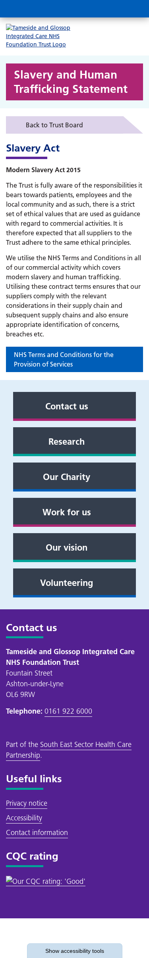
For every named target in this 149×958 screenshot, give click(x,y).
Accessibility (24, 817)
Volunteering (66, 582)
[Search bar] (115, 8)
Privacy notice (26, 803)
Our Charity (66, 476)
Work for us (67, 512)
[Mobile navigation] (134, 8)
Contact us (66, 406)
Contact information (37, 832)
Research (66, 441)
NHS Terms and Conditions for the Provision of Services (64, 359)
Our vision (66, 547)
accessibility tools (74, 951)
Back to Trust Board (54, 125)
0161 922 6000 (68, 711)
